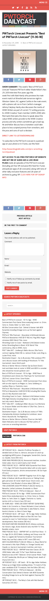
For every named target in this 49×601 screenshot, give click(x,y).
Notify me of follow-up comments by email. (23, 279)
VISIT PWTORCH (10, 430)
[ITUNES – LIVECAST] (31, 7)
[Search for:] (25, 306)
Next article (24, 218)
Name (7, 259)
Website (8, 272)
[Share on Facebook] (8, 80)
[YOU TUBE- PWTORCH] (27, 7)
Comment (8, 242)
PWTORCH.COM (19, 436)
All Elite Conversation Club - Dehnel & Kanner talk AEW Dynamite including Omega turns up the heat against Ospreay (22, 330)
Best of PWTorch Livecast (32, 43)
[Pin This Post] (30, 80)
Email (7, 266)
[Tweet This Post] (19, 80)
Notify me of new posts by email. (19, 283)
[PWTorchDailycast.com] (24, 20)
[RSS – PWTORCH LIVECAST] (36, 7)
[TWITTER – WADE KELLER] (18, 7)
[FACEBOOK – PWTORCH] (22, 7)
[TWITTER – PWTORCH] (13, 7)
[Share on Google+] (41, 80)
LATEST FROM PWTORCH (16, 444)
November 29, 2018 (11, 43)
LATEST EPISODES (8, 45)
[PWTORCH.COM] (6, 436)
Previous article (24, 216)
